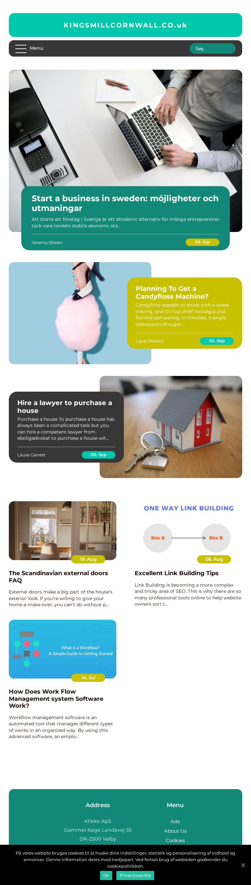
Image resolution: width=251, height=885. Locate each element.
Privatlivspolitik (135, 875)
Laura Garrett (31, 454)
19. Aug (88, 559)
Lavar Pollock (150, 341)
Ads (175, 821)
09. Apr (202, 241)
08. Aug (214, 559)
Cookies (175, 840)
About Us (175, 831)
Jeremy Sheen (47, 242)
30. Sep (217, 340)
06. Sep (99, 454)
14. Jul (88, 678)
